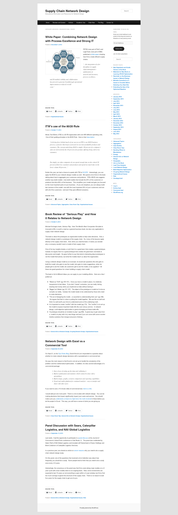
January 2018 (117, 97)
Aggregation (65, 204)
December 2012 (118, 121)
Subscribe (119, 49)
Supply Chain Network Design (67, 11)
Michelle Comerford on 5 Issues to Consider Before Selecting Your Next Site (121, 82)
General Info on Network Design (60, 331)
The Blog (100, 22)
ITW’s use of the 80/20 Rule (62, 126)
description (90, 137)
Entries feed (117, 188)
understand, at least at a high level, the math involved (73, 399)
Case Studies (117, 146)
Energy (115, 154)
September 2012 (118, 127)
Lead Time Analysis (119, 165)
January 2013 (117, 118)
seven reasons (79, 450)
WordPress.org (118, 192)
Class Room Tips (74, 204)
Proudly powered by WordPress (89, 508)
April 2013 (116, 114)
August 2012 (117, 129)
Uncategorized (117, 178)
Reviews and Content (59, 22)
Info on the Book (118, 163)
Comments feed (118, 190)
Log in (115, 186)
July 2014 (116, 101)
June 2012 (116, 131)
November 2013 (118, 105)
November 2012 (118, 123)
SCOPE (85, 172)
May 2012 (116, 134)
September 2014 (118, 99)
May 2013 (116, 112)
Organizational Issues (57, 116)
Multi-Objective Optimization (122, 170)
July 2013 (116, 108)
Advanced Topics (56, 204)
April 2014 (116, 103)
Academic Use (80, 22)
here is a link (87, 389)
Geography (116, 161)
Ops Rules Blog (63, 353)
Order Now (91, 22)
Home (47, 22)
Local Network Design (120, 167)
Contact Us (110, 22)
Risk (84, 498)
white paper (95, 54)
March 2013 (117, 116)
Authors (71, 22)
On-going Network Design (77, 331)
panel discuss (83, 438)
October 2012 (117, 125)
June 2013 (116, 110)
